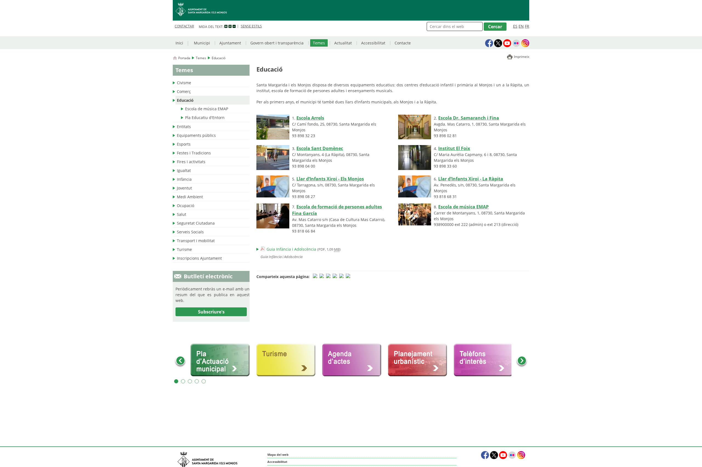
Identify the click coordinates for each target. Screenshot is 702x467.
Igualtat (184, 170)
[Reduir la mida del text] (234, 26)
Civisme (184, 82)
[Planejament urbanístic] (419, 360)
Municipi (202, 43)
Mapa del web (277, 454)
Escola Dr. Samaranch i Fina (468, 118)
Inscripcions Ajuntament (199, 258)
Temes (319, 43)
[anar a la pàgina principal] (351, 10)
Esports (184, 144)
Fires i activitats (191, 161)
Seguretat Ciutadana (196, 223)
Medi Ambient (190, 196)
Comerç (184, 91)
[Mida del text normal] (230, 26)
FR (527, 26)
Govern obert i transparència (277, 43)
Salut (181, 214)
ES (515, 26)
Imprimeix (521, 56)
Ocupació (185, 205)
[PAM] (222, 360)
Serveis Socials (190, 231)
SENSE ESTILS (251, 26)
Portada (184, 58)
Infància (184, 179)
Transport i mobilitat (196, 240)
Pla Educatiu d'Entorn (205, 117)
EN (521, 26)
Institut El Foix (454, 148)
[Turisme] (287, 360)
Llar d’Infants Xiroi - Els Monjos (330, 179)
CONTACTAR (184, 26)
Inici (179, 43)
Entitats (184, 126)
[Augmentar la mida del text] (226, 26)
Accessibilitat (373, 43)
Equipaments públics (196, 135)
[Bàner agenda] (353, 360)
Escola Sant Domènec (319, 148)
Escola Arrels (310, 118)
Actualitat (343, 43)
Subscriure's (211, 312)
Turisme (184, 249)
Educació (185, 100)
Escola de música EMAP (206, 108)
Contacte (403, 43)
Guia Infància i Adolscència (291, 249)
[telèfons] (485, 360)
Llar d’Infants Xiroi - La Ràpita (470, 179)
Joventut (184, 188)
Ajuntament (230, 43)
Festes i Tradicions (194, 152)
